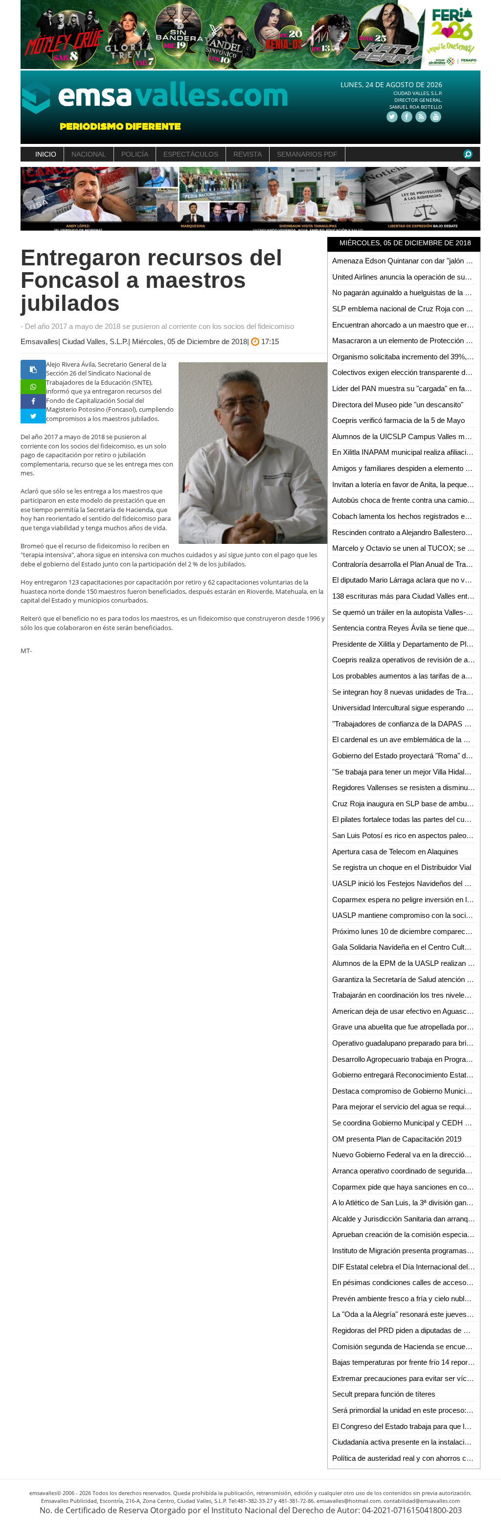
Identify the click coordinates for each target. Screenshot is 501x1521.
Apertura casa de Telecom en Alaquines (395, 851)
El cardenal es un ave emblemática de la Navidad (411, 739)
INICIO (45, 154)
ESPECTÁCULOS (190, 154)
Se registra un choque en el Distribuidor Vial (401, 867)
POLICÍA (134, 154)
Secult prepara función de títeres (383, 1394)
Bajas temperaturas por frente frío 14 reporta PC (409, 1362)
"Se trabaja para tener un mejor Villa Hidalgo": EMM (414, 772)
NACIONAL (88, 154)
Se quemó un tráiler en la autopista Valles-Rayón (409, 612)
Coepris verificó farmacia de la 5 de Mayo (398, 420)
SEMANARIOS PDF (307, 154)
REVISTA (247, 154)
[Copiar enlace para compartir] (33, 369)
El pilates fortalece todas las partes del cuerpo (405, 819)
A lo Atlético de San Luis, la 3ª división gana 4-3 (407, 1202)
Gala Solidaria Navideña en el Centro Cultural (404, 947)
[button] (32, 199)
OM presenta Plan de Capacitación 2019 (396, 1139)
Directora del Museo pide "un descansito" (397, 404)
